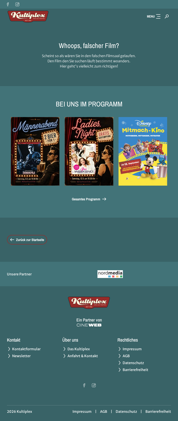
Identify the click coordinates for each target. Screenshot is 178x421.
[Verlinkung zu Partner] (110, 274)
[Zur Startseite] (37, 16)
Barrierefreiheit (158, 411)
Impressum (82, 411)
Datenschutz (126, 411)
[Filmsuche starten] (166, 16)
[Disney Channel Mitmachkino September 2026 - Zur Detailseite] (143, 151)
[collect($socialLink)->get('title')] (7, 4)
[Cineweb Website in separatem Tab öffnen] (89, 325)
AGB (103, 411)
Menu (151, 16)
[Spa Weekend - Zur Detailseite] (89, 151)
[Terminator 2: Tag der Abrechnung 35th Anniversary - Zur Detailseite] (35, 151)
